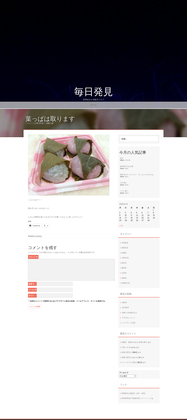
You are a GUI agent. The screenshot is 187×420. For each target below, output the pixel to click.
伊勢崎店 (125, 243)
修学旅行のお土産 (126, 166)
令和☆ (124, 347)
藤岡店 (124, 268)
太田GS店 (49, 123)
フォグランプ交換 (128, 323)
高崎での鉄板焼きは (129, 312)
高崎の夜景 (126, 352)
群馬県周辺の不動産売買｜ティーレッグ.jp (137, 398)
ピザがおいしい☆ (128, 317)
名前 (31, 284)
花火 (121, 158)
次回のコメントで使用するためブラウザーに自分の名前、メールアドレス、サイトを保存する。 (68, 301)
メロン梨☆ (124, 191)
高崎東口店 (126, 283)
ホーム (93, 105)
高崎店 (126, 168)
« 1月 (121, 225)
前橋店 (126, 185)
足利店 (124, 273)
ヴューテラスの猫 (128, 362)
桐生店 (126, 176)
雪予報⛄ (125, 307)
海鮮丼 (124, 302)
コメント (33, 257)
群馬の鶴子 (143, 342)
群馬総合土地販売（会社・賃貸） (134, 393)
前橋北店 (125, 247)
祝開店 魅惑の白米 (129, 342)
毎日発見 (93, 92)
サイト (31, 295)
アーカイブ (123, 372)
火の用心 (123, 183)
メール (32, 289)
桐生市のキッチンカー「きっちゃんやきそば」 (137, 174)
